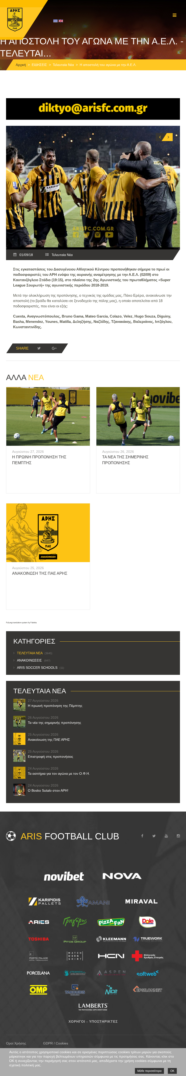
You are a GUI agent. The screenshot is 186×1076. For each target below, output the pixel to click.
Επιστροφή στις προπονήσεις (50, 756)
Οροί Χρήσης (16, 1043)
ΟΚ (172, 1071)
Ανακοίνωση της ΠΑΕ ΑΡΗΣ (39, 573)
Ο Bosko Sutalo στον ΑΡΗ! (48, 790)
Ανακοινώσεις (33, 660)
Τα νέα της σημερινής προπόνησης (54, 723)
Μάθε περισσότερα (149, 1071)
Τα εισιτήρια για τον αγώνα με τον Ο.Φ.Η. (59, 773)
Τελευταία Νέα (63, 65)
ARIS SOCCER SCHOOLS (40, 668)
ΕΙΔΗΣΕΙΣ (39, 65)
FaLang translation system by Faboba (21, 623)
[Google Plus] (54, 348)
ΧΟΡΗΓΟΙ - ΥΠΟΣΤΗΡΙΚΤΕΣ (93, 1021)
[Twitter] (39, 348)
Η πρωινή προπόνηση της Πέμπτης (55, 706)
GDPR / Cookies (55, 1043)
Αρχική (21, 65)
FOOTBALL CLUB (70, 836)
